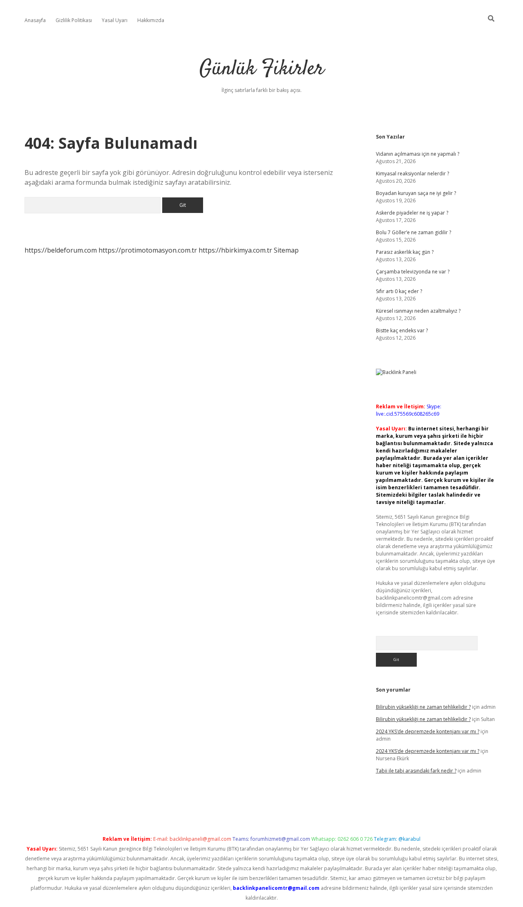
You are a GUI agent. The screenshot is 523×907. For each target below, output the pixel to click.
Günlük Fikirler (261, 69)
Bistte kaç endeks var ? (402, 330)
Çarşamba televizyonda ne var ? (412, 271)
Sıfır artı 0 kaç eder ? (399, 291)
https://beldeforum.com (61, 250)
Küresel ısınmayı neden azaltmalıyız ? (418, 310)
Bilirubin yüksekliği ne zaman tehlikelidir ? (423, 706)
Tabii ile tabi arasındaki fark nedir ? (416, 770)
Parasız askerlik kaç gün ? (405, 252)
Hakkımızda (150, 20)
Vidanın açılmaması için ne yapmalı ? (417, 153)
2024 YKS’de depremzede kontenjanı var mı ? (427, 731)
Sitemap (286, 250)
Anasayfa (35, 20)
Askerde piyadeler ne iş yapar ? (412, 212)
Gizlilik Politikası (74, 20)
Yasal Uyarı (114, 20)
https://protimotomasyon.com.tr (147, 250)
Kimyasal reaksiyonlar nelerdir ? (412, 173)
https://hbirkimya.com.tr (235, 250)
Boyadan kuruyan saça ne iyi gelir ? (416, 193)
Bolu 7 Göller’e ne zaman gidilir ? (413, 232)
